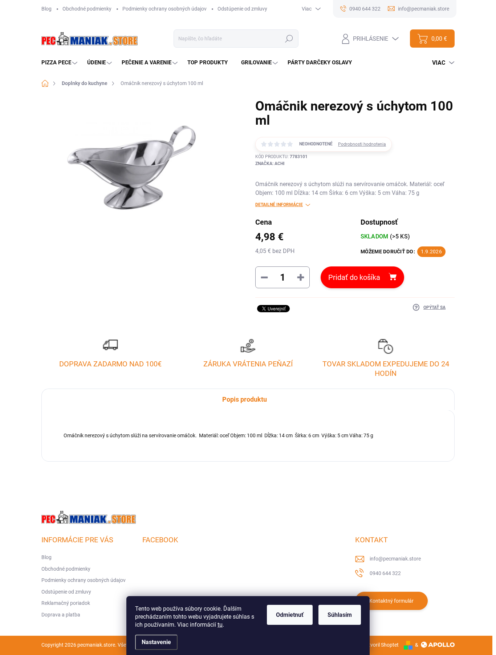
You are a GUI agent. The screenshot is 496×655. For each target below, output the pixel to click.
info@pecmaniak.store (395, 559)
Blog (46, 9)
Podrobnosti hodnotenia (362, 144)
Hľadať (289, 38)
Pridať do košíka (354, 277)
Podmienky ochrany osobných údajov (164, 9)
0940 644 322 (385, 573)
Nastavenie (156, 642)
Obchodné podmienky (86, 9)
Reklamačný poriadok (65, 603)
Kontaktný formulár (391, 601)
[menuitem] (60, 62)
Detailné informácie (279, 204)
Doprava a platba (60, 615)
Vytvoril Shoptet (381, 645)
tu (220, 624)
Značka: (270, 163)
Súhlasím (340, 614)
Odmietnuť (290, 614)
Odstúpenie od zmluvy (242, 9)
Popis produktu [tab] (244, 399)
